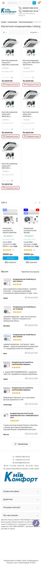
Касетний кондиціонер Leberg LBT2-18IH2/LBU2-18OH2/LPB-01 (31, 62)
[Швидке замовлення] (8, 223)
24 (4, 32)
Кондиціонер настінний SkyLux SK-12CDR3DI (24, 308)
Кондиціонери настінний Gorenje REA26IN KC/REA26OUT (30, 230)
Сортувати (33, 32)
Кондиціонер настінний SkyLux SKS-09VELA (24, 280)
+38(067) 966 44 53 (29, 8)
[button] (35, 202)
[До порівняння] (8, 55)
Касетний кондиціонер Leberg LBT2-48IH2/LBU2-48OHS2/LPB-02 (9, 114)
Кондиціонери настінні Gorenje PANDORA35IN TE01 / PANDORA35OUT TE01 (24, 415)
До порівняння (11, 262)
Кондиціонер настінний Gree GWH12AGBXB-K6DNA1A (22, 363)
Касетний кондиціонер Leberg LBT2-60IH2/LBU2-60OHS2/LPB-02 (30, 114)
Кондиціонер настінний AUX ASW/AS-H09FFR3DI (9, 230)
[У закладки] (13, 55)
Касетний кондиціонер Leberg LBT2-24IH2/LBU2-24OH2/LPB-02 (10, 63)
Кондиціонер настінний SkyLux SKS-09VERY (24, 336)
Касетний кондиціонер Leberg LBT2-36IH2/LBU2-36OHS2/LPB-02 (9, 166)
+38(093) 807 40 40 (29, 11)
